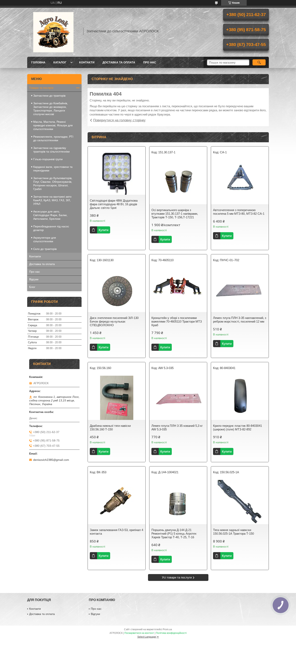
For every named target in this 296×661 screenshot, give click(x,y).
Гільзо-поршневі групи (48, 159)
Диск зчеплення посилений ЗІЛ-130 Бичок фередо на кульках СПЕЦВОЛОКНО (114, 321)
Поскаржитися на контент (139, 633)
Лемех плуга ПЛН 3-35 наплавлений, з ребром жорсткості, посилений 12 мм (239, 319)
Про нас (149, 62)
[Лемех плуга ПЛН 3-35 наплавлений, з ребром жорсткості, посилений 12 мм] (240, 290)
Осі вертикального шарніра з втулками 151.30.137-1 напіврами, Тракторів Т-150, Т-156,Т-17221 (174, 213)
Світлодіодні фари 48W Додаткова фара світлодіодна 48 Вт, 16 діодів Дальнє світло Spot (114, 204)
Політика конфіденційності (171, 633)
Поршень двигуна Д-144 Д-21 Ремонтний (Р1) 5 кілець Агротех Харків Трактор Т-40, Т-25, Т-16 (174, 533)
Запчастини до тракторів (49, 95)
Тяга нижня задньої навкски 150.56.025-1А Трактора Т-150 (233, 531)
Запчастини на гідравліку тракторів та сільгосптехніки (51, 149)
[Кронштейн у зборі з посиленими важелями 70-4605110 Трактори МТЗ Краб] (178, 290)
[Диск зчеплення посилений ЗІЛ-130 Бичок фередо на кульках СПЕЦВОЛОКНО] (116, 290)
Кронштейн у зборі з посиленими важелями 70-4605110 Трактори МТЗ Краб (176, 321)
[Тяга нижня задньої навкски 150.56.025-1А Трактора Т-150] (240, 502)
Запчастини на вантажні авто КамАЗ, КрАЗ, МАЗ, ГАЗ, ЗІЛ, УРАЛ (52, 200)
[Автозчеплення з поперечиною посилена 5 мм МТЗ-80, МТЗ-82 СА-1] (240, 182)
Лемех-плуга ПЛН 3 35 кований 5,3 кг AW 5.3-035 (177, 427)
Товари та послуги (41, 87)
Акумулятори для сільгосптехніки (44, 239)
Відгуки (33, 279)
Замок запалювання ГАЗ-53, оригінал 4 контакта (116, 531)
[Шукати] (259, 62)
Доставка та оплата (118, 62)
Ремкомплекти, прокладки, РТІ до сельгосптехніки (53, 138)
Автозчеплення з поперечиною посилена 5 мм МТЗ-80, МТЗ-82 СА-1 (238, 211)
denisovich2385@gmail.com (51, 459)
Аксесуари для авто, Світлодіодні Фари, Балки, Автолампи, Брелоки (50, 215)
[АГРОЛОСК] (53, 31)
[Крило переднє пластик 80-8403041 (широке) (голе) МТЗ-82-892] (240, 398)
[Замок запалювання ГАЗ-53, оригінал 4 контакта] (116, 502)
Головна (38, 62)
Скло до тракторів (45, 249)
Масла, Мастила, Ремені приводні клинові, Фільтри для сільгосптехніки (53, 125)
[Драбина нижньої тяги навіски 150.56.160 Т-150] (116, 398)
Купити (103, 230)
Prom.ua (167, 629)
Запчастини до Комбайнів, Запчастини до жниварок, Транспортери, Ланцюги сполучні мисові (50, 109)
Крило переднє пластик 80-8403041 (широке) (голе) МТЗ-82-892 (237, 427)
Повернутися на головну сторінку (119, 120)
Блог (32, 287)
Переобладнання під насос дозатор (51, 228)
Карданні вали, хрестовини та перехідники (52, 168)
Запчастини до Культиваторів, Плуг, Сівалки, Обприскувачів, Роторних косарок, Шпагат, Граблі (52, 183)
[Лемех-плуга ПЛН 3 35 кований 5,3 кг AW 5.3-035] (178, 398)
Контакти (86, 62)
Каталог (59, 62)
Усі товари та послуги (177, 577)
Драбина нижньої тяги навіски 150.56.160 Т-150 (110, 427)
